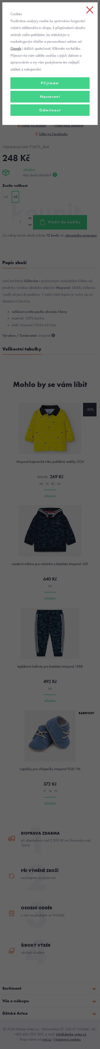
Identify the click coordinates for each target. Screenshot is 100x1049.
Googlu (15, 48)
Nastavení (50, 96)
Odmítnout (50, 110)
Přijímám (50, 83)
